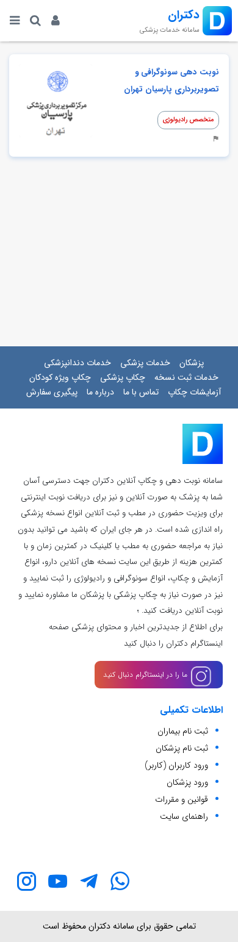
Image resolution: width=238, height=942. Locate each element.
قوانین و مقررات (181, 799)
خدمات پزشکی (145, 362)
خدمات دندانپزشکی (77, 362)
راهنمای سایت (184, 816)
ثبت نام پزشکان (182, 748)
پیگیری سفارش (52, 392)
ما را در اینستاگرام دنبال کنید (146, 674)
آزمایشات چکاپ (194, 392)
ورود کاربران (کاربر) (176, 765)
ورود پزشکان (187, 782)
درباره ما (100, 392)
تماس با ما (141, 392)
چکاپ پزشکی (122, 377)
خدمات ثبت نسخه (186, 377)
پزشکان (191, 362)
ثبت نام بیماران (182, 731)
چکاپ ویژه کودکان (60, 377)
